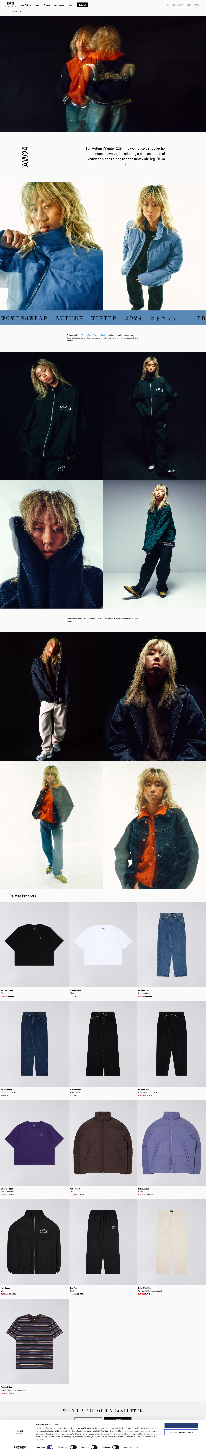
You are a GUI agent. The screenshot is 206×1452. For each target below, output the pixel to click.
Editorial (14, 12)
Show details (129, 1447)
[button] (197, 4)
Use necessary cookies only (181, 1432)
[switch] (73, 1447)
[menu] (54, 5)
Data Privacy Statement (49, 1437)
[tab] (90, 5)
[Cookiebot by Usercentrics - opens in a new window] (20, 1447)
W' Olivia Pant (75, 1091)
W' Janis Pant (144, 991)
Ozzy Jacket (5, 1289)
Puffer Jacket (75, 1190)
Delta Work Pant (150, 1289)
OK (181, 1425)
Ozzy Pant (73, 1289)
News (22, 12)
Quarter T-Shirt (13, 1388)
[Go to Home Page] (10, 4)
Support (188, 5)
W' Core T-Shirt (7, 991)
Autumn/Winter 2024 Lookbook (93, 335)
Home (7, 12)
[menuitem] (26, 4)
